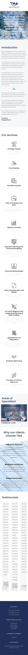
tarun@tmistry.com (14, 612)
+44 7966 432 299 (14, 614)
